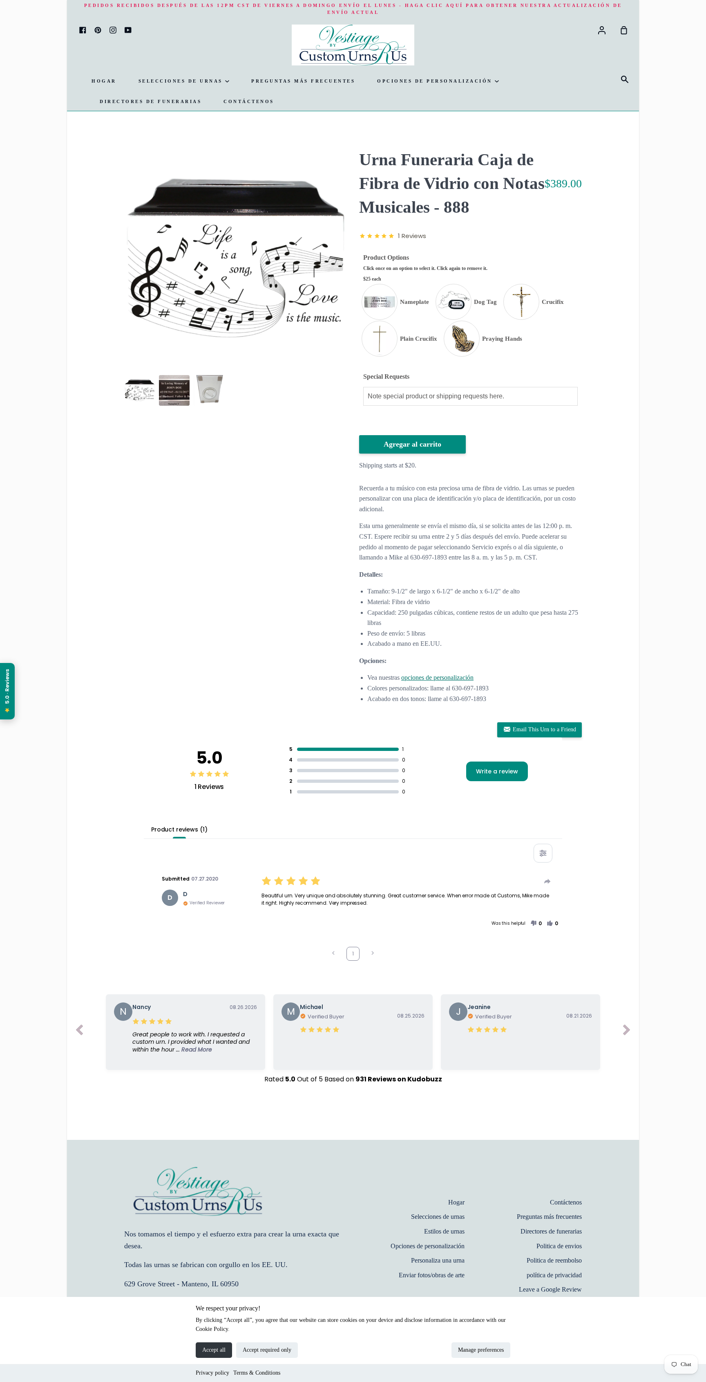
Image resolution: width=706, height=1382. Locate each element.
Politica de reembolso (554, 1260)
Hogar (104, 81)
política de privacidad (554, 1275)
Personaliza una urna (438, 1260)
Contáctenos (248, 101)
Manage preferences (481, 1350)
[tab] (139, 390)
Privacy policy (212, 1373)
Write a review (497, 771)
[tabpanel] (235, 259)
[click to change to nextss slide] (627, 1032)
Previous (126, 320)
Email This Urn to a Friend (543, 729)
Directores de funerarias (150, 101)
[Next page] (373, 954)
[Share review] (547, 881)
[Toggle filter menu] (543, 853)
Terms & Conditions (256, 1373)
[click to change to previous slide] (79, 1032)
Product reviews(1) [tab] (179, 829)
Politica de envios (559, 1246)
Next (344, 320)
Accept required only (267, 1350)
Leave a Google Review (550, 1289)
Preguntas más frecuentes (303, 81)
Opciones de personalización (436, 81)
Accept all (214, 1350)
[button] (536, 923)
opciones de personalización (437, 677)
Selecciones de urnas (182, 81)
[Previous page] (333, 954)
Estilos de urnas (444, 1231)
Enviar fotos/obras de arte (432, 1275)
